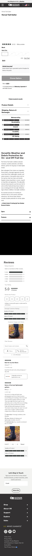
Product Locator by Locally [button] (16, 99)
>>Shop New (21, 1)
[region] (16, 1)
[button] (28, 5)
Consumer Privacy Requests (11, 541)
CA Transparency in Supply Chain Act (14, 543)
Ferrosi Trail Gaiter (6, 11)
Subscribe (16, 490)
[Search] (21, 5)
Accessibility (7, 545)
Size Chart (27, 58)
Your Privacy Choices (9, 547)
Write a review (20, 44)
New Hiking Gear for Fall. (13, 1)
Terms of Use (7, 537)
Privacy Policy (8, 539)
